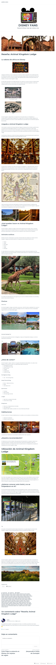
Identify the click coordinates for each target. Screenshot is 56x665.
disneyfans (14, 597)
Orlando (14, 600)
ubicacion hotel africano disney (8, 605)
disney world (20, 596)
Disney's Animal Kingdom (6, 597)
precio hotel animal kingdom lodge (21, 602)
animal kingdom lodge (22, 593)
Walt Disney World (20, 605)
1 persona (7, 629)
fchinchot (11, 592)
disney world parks (27, 596)
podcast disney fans (20, 600)
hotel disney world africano (12, 599)
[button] (13, 93)
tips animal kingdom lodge (12, 604)
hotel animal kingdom (6, 598)
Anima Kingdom (5, 593)
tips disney (20, 604)
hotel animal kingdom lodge (18, 598)
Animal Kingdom (12, 593)
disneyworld (27, 597)
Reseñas (18, 592)
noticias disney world (6, 600)
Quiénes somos (4, 2)
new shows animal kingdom (25, 599)
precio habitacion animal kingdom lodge (17, 601)
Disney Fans (28, 25)
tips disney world (27, 604)
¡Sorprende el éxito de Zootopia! (32, 651)
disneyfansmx (21, 597)
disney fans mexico (5, 596)
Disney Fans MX (13, 596)
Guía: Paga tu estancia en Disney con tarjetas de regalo (10, 652)
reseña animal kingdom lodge (19, 603)
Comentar (35, 646)
